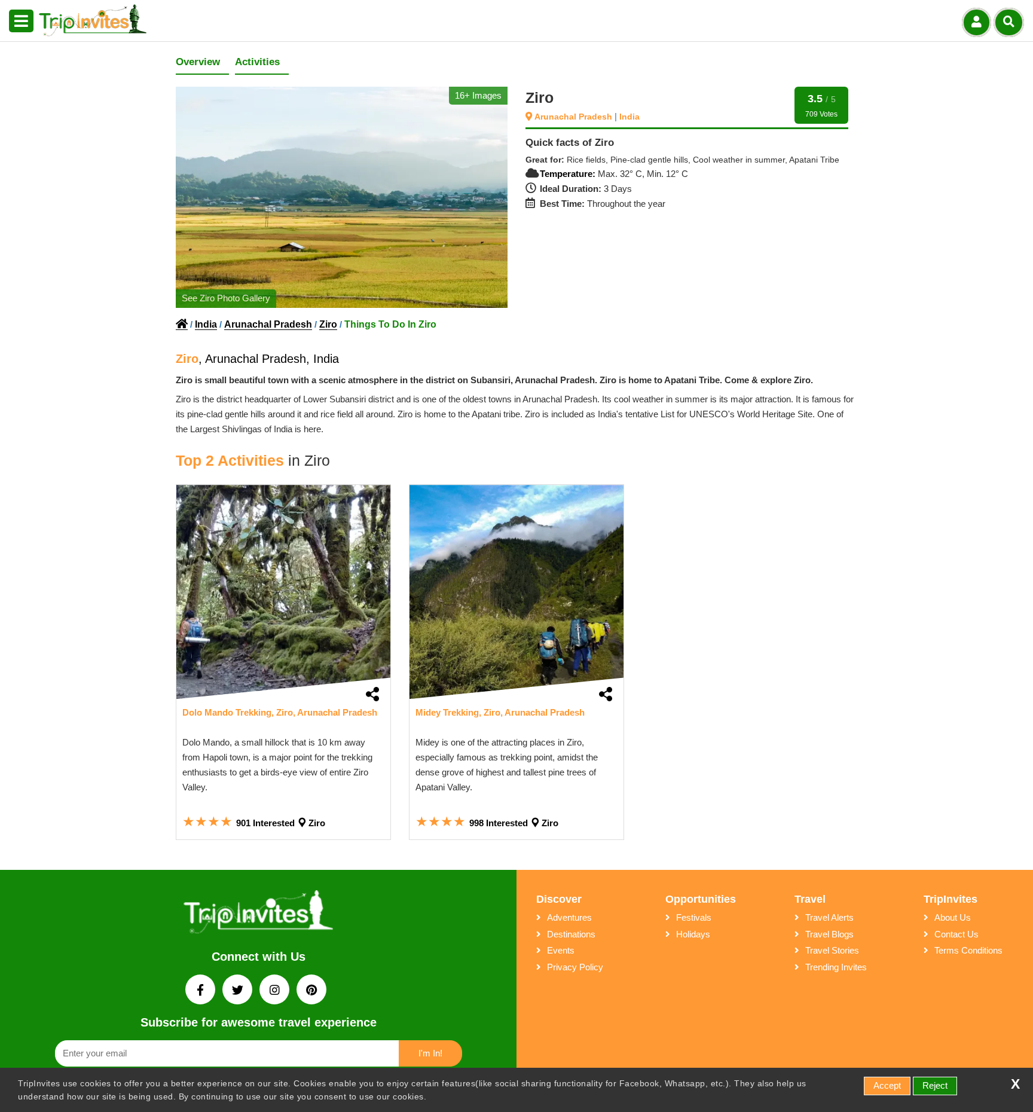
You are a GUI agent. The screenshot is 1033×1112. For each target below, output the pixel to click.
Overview (198, 62)
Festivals (693, 917)
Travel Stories (832, 950)
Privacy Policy (575, 967)
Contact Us (956, 934)
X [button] (1015, 1084)
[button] (21, 21)
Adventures (569, 917)
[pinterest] (311, 991)
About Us (952, 917)
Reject (935, 1085)
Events (560, 950)
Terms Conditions (968, 950)
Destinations (571, 934)
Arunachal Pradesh (574, 116)
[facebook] (201, 991)
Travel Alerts (829, 917)
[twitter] (238, 991)
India (629, 116)
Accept (887, 1085)
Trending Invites (836, 967)
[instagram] (275, 991)
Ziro (328, 324)
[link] (283, 592)
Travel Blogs (829, 934)
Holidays (693, 934)
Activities (257, 62)
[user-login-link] (976, 22)
